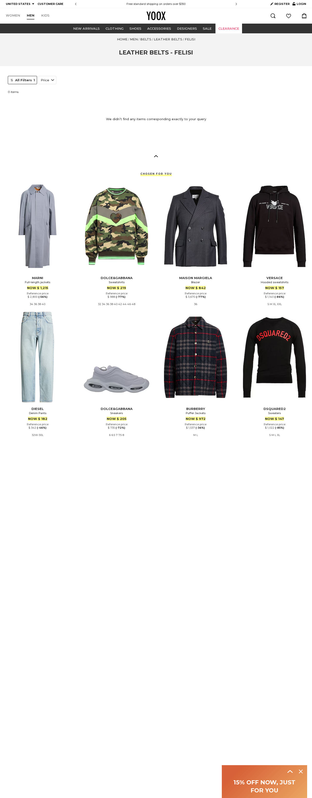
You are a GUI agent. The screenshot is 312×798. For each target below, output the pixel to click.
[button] (156, 156)
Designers (187, 28)
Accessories (159, 28)
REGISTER (282, 4)
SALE (207, 28)
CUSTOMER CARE (50, 4)
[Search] (273, 16)
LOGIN (299, 5)
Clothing (115, 28)
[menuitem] (13, 15)
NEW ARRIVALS (86, 28)
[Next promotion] (236, 4)
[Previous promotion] (75, 4)
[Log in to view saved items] (288, 16)
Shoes (135, 28)
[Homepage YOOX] (156, 15)
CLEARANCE (228, 28)
